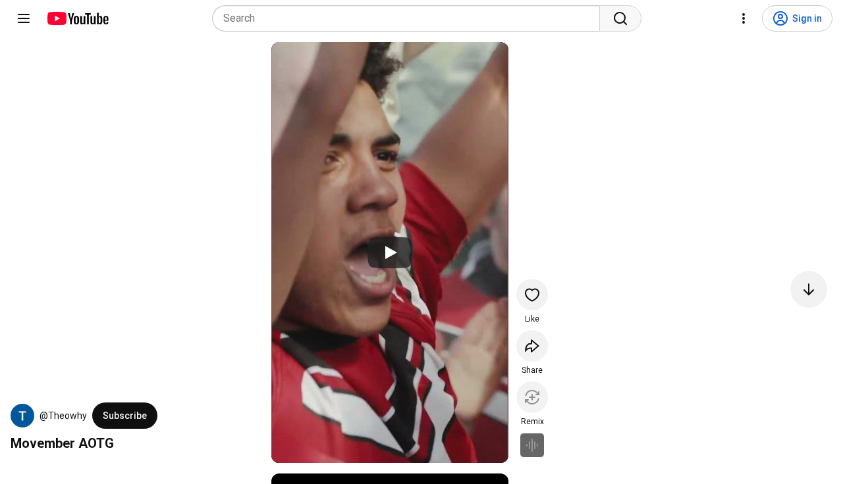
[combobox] (410, 18)
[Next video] (808, 289)
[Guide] (24, 18)
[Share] (532, 346)
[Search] (620, 18)
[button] (22, 415)
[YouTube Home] (77, 18)
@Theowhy (63, 415)
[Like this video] (532, 294)
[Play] (389, 252)
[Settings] (743, 18)
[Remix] (532, 397)
